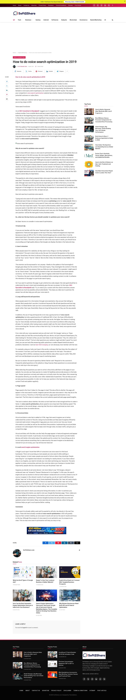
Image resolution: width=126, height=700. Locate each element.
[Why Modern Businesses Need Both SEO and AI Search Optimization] (69, 595)
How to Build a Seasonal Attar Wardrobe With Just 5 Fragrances (103, 111)
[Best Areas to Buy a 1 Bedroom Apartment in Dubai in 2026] (89, 138)
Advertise (34, 5)
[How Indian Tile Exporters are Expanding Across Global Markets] (89, 147)
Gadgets (64, 20)
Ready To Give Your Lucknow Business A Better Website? (45, 581)
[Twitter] (7, 86)
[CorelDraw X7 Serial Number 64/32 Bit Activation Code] (52, 654)
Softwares (55, 20)
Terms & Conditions (61, 5)
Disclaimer (51, 5)
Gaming (38, 20)
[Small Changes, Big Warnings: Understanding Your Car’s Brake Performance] (89, 129)
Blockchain (73, 20)
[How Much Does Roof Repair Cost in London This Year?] (89, 173)
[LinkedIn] (7, 90)
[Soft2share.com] (24, 13)
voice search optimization (35, 93)
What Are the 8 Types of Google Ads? (23, 581)
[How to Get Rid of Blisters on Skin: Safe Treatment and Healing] (89, 164)
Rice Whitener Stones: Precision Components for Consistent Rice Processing (103, 120)
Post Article (78, 5)
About (19, 5)
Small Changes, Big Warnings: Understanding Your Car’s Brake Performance (103, 129)
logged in (24, 627)
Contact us (26, 5)
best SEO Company (42, 345)
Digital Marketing (96, 20)
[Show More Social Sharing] (67, 71)
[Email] (7, 99)
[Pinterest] (7, 94)
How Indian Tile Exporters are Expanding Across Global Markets (104, 146)
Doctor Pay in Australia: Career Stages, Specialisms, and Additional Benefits (103, 155)
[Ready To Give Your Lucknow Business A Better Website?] (46, 572)
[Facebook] (7, 81)
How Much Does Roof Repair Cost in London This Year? (104, 171)
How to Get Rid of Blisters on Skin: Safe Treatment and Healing (104, 164)
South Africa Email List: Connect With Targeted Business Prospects (69, 582)
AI (105, 20)
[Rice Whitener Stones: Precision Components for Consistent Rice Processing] (89, 120)
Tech (19, 20)
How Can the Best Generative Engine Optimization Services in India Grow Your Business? (23, 605)
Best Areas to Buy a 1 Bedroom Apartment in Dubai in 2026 (104, 138)
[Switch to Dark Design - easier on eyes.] (112, 5)
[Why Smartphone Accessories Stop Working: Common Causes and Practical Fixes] (52, 674)
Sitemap (70, 5)
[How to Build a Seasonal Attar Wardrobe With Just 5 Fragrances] (89, 111)
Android (46, 20)
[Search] (112, 20)
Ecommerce (83, 20)
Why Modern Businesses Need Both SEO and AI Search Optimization (68, 605)
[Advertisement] (63, 37)
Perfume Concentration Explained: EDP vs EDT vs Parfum (66, 663)
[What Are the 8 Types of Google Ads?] (23, 572)
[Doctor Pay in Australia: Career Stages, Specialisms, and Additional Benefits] (89, 156)
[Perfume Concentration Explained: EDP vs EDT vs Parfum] (52, 664)
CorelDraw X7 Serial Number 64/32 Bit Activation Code (67, 653)
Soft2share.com (22, 66)
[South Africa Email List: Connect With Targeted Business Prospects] (69, 572)
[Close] (124, 1)
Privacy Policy (42, 5)
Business (28, 20)
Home (14, 5)
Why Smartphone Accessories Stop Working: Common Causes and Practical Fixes (68, 674)
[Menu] (14, 19)
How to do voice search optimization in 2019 (30, 77)
